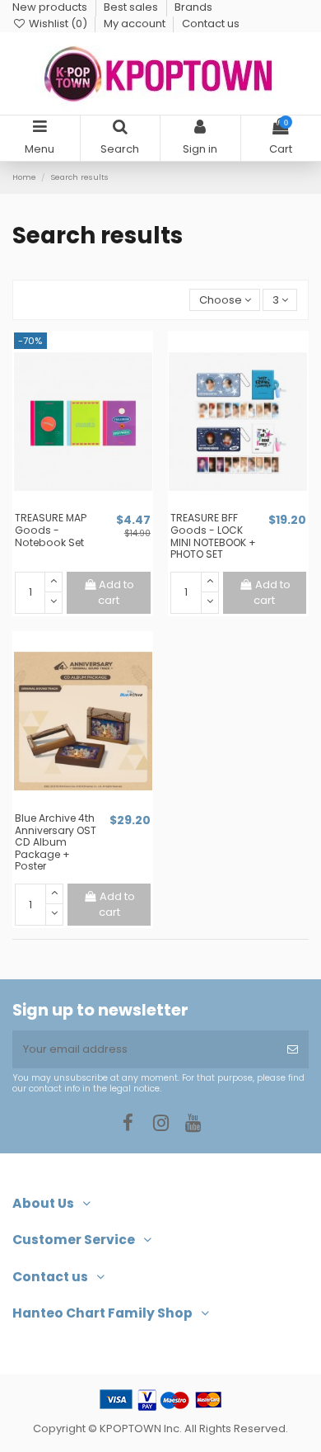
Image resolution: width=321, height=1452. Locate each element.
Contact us (211, 23)
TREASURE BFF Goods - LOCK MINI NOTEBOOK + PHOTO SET (213, 536)
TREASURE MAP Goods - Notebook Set (50, 530)
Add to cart (116, 593)
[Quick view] (94, 505)
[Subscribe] (293, 1049)
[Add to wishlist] (71, 505)
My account (136, 23)
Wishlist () (58, 23)
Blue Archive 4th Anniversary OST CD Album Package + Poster (55, 842)
